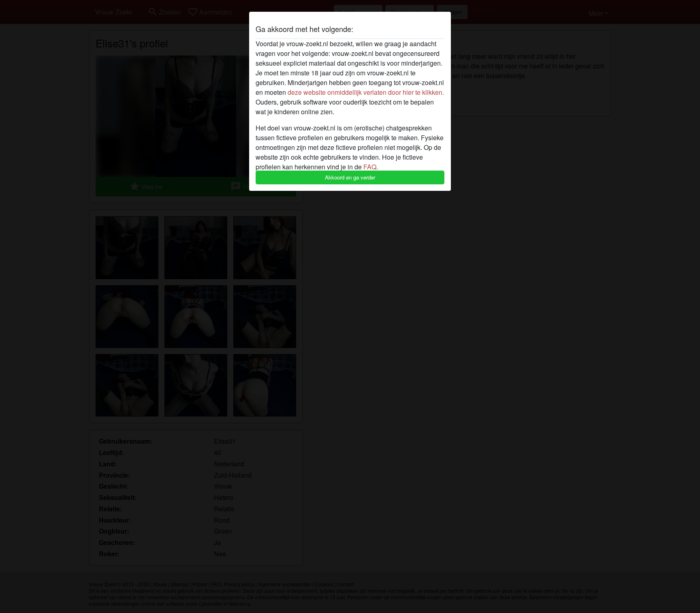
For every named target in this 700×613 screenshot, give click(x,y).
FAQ (369, 166)
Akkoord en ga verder (350, 177)
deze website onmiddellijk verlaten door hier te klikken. (366, 92)
